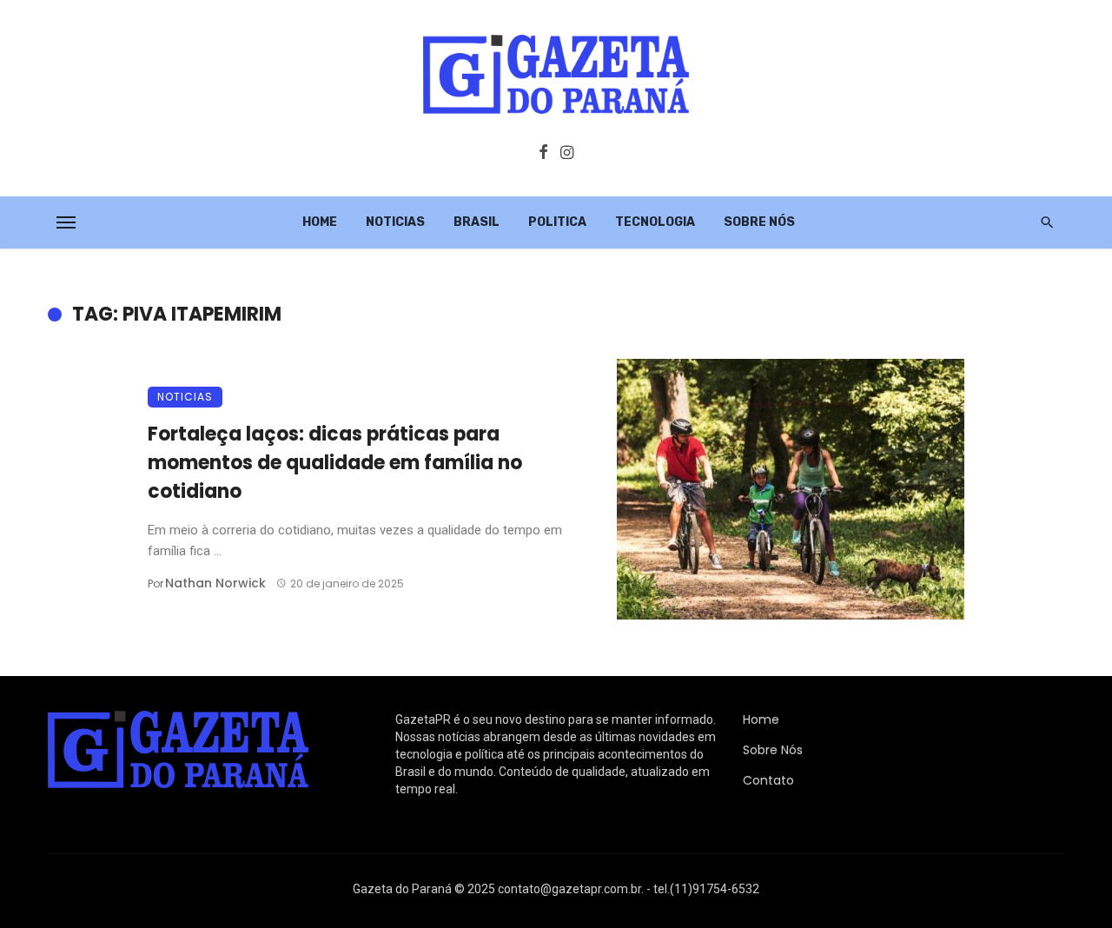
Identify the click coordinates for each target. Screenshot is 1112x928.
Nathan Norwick (215, 583)
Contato (768, 780)
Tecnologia (655, 222)
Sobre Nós (759, 222)
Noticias (395, 222)
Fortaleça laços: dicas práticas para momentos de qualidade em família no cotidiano (335, 463)
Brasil (476, 222)
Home (319, 222)
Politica (557, 222)
